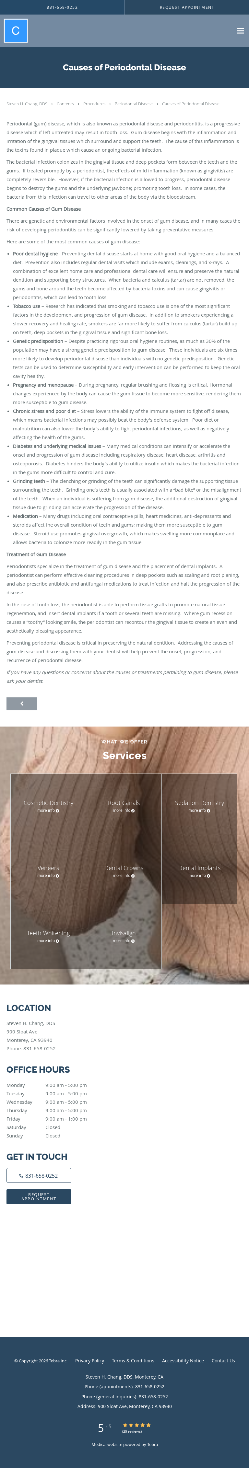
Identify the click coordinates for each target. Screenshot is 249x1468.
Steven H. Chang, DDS (27, 104)
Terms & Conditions (133, 1360)
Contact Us (223, 1360)
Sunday (33, 1135)
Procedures (94, 104)
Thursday (46, 1110)
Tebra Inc (57, 1361)
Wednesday (46, 1102)
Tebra (152, 1444)
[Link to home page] (18, 31)
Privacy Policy (89, 1360)
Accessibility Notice (183, 1360)
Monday (46, 1085)
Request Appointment (38, 1197)
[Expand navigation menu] (240, 31)
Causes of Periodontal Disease (190, 104)
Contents (66, 104)
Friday (46, 1118)
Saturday (33, 1127)
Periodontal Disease (134, 104)
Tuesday (46, 1093)
